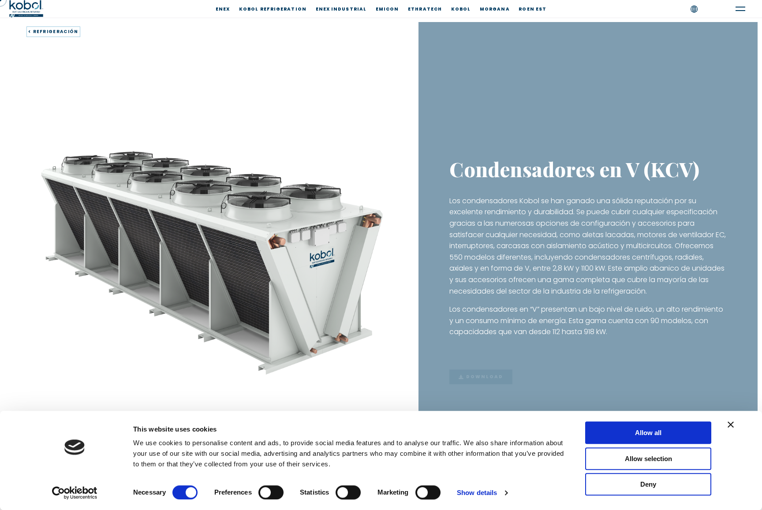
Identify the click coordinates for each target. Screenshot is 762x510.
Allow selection (648, 458)
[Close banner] (731, 424)
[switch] (271, 492)
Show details (477, 492)
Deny (648, 484)
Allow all (648, 432)
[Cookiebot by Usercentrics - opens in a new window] (74, 492)
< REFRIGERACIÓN (53, 31)
